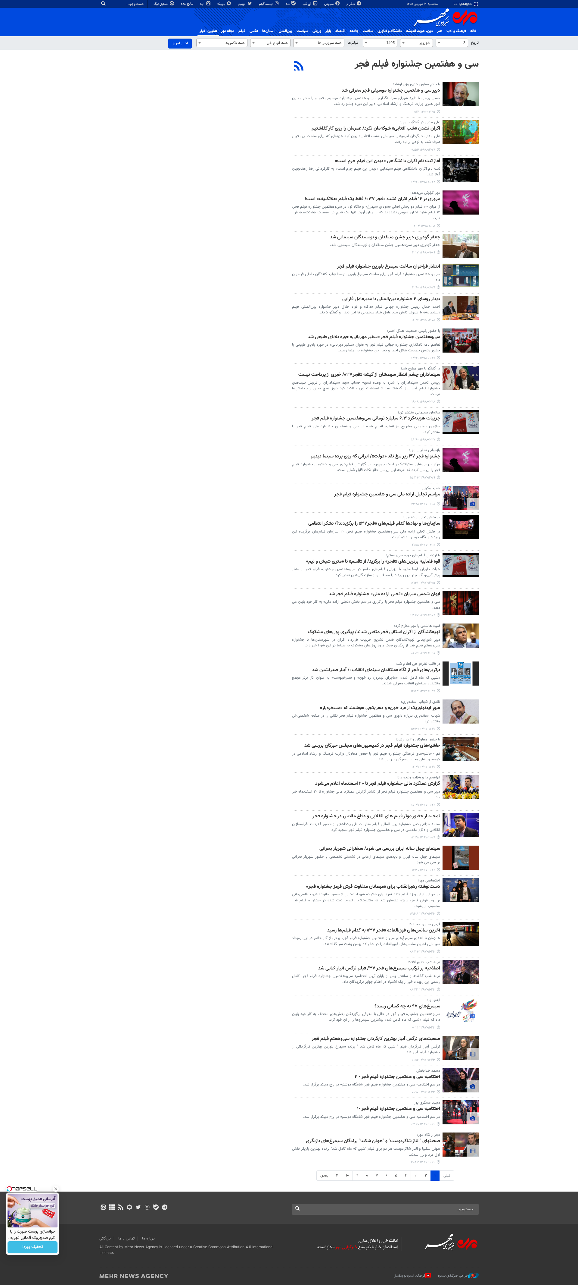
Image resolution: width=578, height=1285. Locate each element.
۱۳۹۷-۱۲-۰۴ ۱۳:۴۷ (422, 615)
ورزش (316, 31)
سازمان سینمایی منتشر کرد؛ (419, 413)
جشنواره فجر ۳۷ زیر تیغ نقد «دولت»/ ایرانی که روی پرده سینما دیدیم (375, 456)
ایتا (202, 4)
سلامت (368, 31)
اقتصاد (340, 31)
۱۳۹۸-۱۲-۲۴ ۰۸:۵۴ (422, 149)
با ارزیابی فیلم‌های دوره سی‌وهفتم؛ (413, 555)
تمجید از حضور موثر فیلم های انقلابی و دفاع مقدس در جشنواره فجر (376, 816)
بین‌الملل (285, 31)
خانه (473, 31)
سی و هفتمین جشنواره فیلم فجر (417, 64)
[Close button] (56, 1189)
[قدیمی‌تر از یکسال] (461, 94)
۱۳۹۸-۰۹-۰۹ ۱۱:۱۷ (423, 252)
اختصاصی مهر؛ (429, 881)
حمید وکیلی (431, 488)
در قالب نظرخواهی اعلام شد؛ (418, 664)
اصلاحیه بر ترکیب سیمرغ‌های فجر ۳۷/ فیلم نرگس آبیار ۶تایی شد (379, 968)
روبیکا (221, 4)
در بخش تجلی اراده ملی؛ (421, 517)
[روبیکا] (129, 1208)
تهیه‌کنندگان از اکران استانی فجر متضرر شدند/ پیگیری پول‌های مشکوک (374, 632)
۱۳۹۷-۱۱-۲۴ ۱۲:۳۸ (423, 837)
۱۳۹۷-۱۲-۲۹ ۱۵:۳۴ (422, 477)
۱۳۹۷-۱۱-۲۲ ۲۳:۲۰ (423, 1124)
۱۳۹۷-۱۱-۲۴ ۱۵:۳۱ (423, 805)
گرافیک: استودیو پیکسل (409, 1275)
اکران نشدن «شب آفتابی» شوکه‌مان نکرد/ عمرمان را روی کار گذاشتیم (376, 128)
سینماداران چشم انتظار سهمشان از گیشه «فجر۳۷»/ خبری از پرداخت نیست (369, 375)
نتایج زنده (187, 3)
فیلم (241, 31)
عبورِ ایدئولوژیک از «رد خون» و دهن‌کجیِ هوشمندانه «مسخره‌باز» (380, 708)
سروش (329, 4)
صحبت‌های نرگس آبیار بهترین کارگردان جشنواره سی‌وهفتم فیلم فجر (376, 1039)
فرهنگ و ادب (456, 31)
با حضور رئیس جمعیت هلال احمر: (413, 331)
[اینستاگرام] (147, 1208)
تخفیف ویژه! (32, 1247)
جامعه (354, 31)
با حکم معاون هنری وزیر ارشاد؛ (416, 84)
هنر (439, 31)
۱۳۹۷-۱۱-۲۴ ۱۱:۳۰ (423, 870)
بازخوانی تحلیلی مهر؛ (424, 450)
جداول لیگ (161, 4)
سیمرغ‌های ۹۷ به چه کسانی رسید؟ (407, 1006)
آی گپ (307, 4)
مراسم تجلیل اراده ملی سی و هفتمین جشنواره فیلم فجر (387, 494)
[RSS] (299, 66)
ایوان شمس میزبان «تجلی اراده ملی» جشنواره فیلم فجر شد (384, 594)
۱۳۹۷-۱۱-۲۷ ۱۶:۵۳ (423, 691)
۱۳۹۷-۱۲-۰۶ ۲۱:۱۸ (423, 545)
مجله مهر (227, 31)
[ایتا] (103, 1208)
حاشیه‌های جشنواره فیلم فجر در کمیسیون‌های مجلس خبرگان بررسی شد (372, 746)
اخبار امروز (180, 43)
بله (288, 4)
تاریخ (475, 43)
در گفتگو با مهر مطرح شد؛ (420, 369)
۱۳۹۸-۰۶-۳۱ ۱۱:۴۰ (423, 287)
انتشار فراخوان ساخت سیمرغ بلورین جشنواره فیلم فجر (388, 266)
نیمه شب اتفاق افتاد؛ (424, 962)
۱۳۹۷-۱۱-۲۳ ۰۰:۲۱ (423, 1027)
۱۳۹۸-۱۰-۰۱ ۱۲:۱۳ (423, 226)
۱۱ (337, 1176)
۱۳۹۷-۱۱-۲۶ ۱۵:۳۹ (423, 729)
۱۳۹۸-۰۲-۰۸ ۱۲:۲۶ (423, 320)
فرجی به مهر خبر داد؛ (424, 924)
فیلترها (352, 43)
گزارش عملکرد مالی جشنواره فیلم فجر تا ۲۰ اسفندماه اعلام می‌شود (377, 784)
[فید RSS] (120, 1208)
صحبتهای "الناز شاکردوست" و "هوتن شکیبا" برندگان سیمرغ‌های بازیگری (373, 1141)
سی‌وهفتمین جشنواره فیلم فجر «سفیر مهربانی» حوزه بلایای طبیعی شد (374, 337)
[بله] (156, 1208)
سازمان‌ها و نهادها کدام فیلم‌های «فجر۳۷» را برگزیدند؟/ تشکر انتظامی (374, 523)
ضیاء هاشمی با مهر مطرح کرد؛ (417, 626)
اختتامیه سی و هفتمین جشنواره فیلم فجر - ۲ (397, 1077)
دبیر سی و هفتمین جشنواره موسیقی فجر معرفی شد (391, 90)
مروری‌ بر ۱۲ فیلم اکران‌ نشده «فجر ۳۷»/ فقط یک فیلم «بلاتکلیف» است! (372, 199)
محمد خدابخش (428, 1071)
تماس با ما (126, 1239)
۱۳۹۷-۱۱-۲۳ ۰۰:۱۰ (423, 1092)
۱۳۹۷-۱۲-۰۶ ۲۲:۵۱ (423, 504)
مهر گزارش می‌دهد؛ (425, 193)
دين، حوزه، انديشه (419, 31)
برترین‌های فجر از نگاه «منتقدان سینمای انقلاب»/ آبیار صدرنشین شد (376, 670)
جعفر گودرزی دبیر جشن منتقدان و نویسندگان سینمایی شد (385, 237)
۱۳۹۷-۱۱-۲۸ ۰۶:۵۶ (423, 653)
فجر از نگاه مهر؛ (428, 1135)
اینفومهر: (433, 1000)
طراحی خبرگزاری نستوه (453, 1275)
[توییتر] (138, 1208)
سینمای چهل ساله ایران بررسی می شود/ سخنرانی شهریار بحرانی (379, 849)
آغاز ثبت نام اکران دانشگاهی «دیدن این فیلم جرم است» (387, 161)
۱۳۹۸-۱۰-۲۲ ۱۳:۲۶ (423, 182)
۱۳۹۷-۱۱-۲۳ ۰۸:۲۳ (422, 989)
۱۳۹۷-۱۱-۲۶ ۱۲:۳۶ (423, 767)
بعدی (324, 1176)
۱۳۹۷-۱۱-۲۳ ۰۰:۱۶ (423, 1060)
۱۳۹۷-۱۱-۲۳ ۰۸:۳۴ (422, 951)
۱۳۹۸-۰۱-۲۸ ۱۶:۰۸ (423, 401)
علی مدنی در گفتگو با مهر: (420, 122)
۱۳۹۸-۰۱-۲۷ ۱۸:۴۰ (423, 439)
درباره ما (148, 1239)
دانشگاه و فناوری (390, 31)
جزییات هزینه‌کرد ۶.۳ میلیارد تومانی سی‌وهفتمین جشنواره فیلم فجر (376, 418)
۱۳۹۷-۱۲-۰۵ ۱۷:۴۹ (423, 583)
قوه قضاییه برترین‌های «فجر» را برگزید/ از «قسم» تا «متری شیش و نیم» (373, 561)
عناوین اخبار (208, 31)
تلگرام (351, 4)
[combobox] (452, 43)
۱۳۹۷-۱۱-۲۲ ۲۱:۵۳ (423, 1162)
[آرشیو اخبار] (112, 1208)
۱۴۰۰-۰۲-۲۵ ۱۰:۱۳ (423, 112)
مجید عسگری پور (427, 1103)
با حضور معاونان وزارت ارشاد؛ (418, 740)
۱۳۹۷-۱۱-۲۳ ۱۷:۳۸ (422, 913)
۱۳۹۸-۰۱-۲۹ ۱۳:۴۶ (423, 358)
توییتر (242, 4)
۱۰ (347, 1176)
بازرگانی (105, 1239)
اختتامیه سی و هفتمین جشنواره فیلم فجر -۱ (398, 1109)
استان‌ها (268, 31)
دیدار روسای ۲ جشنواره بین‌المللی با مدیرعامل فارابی (391, 299)
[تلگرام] (164, 1208)
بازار (328, 31)
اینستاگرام (266, 4)
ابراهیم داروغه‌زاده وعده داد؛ (418, 777)
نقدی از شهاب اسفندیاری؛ (420, 702)
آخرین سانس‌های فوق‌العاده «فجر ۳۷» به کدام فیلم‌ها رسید (383, 930)
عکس (254, 31)
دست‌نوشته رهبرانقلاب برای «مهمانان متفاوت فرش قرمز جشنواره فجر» (373, 887)
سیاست (302, 31)
